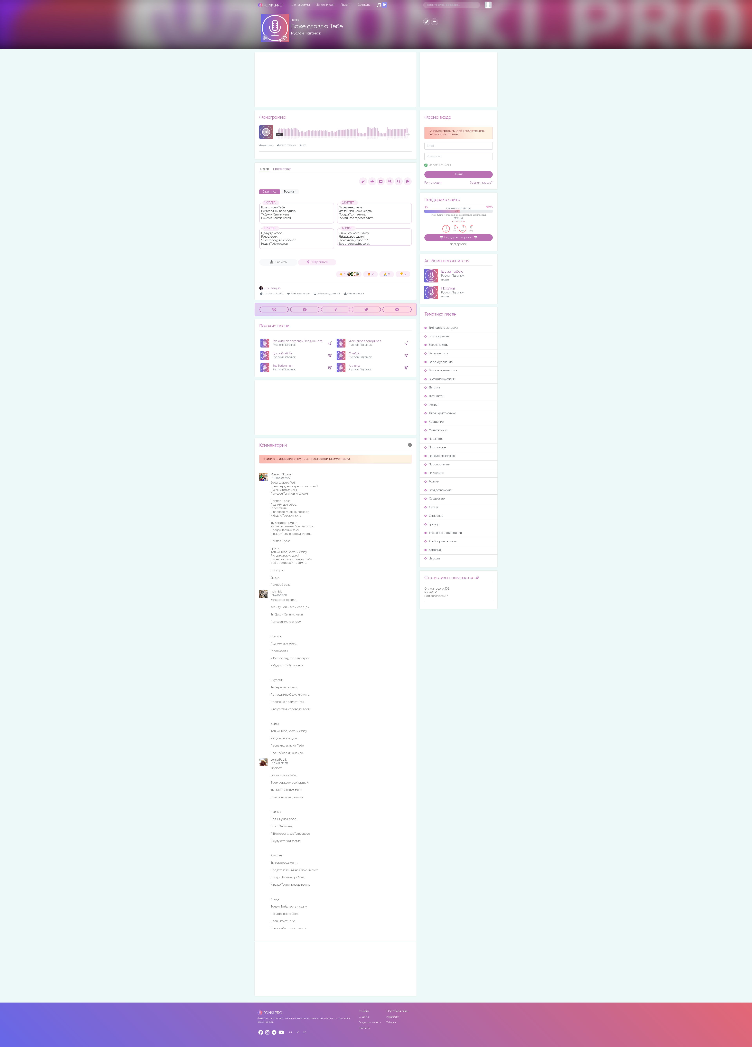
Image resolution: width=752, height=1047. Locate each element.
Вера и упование (441, 362)
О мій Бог (355, 353)
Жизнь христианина (442, 413)
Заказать (364, 1028)
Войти (458, 174)
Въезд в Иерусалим (442, 379)
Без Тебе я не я (283, 365)
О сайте (364, 1016)
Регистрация (433, 182)
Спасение (436, 515)
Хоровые (435, 549)
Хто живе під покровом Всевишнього (298, 341)
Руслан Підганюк (306, 33)
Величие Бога (438, 353)
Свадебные (437, 498)
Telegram (392, 1022)
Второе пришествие (443, 370)
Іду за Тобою (452, 272)
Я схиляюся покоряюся (365, 341)
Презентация (282, 168)
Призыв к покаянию (442, 455)
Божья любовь (438, 344)
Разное (434, 481)
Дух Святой (436, 396)
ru (290, 1032)
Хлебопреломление (443, 541)
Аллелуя (355, 365)
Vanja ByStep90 (272, 288)
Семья (433, 507)
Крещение (436, 421)
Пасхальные (437, 447)
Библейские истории (443, 327)
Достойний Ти (282, 353)
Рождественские (440, 490)
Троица (434, 524)
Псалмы (448, 288)
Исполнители (325, 4)
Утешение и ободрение (445, 532)
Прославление (439, 464)
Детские (434, 387)
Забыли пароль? (481, 182)
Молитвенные (438, 430)
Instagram (392, 1016)
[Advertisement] (336, 79)
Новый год (436, 438)
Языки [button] (345, 4)
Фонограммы (301, 4)
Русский (290, 191)
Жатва (433, 404)
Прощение (436, 473)
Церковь (434, 558)
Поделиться (319, 262)
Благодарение (439, 336)
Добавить (364, 4)
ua (297, 1032)
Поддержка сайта (370, 1022)
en (304, 1032)
